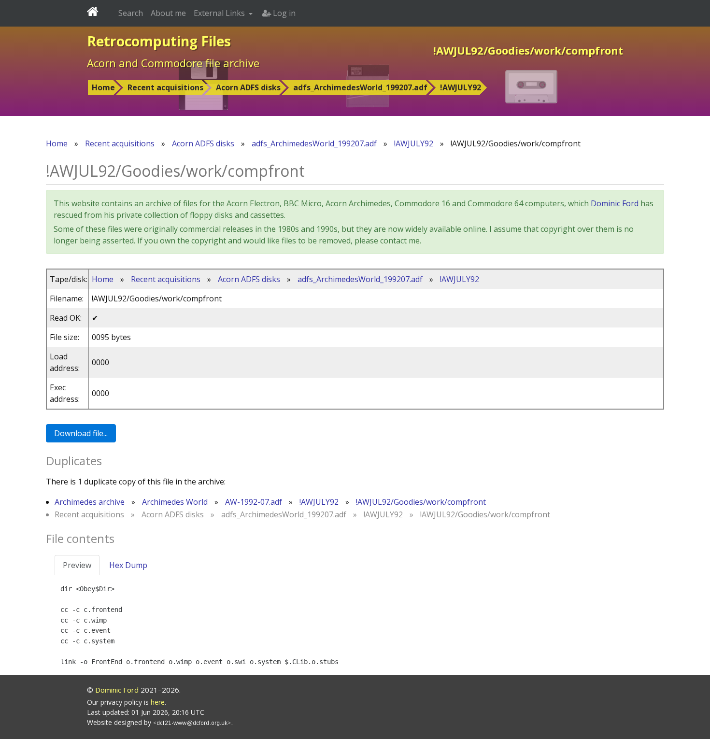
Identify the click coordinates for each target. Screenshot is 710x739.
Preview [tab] (77, 565)
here (158, 702)
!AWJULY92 (460, 87)
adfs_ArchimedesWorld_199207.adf (360, 87)
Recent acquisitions (165, 87)
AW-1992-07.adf (253, 502)
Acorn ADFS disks (248, 87)
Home (103, 87)
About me (168, 13)
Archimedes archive (90, 502)
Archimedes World (175, 502)
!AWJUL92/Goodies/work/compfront (421, 502)
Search (130, 13)
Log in (283, 13)
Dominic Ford (615, 203)
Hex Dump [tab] (128, 565)
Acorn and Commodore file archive (173, 63)
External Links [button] (220, 13)
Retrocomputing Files (159, 41)
